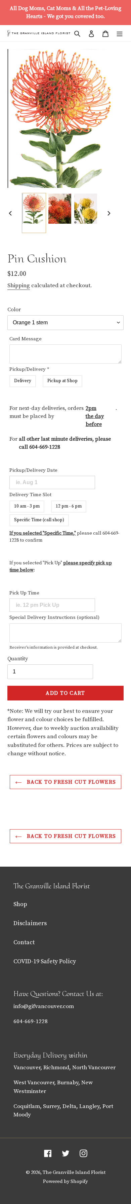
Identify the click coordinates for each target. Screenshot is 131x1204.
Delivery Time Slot (30, 494)
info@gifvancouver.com (43, 1006)
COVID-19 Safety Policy (44, 961)
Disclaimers (30, 923)
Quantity (17, 658)
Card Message (25, 339)
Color (14, 309)
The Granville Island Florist (74, 1172)
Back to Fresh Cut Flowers (70, 782)
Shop (20, 904)
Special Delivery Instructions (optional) (54, 617)
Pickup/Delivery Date (33, 470)
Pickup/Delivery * (29, 369)
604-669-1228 (44, 447)
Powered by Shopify (65, 1181)
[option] (34, 213)
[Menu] (120, 33)
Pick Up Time (24, 593)
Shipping (18, 285)
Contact (24, 942)
